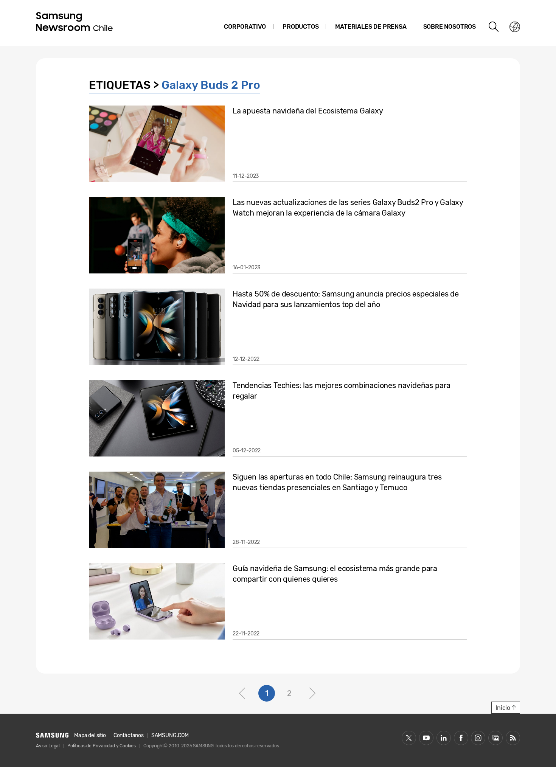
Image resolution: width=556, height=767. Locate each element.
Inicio (502, 707)
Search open (494, 26)
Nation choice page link (514, 26)
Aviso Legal (48, 745)
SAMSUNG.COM (170, 735)
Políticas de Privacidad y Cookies (101, 745)
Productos (300, 26)
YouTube (426, 738)
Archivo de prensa (495, 738)
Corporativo (245, 26)
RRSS (513, 738)
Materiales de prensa (370, 26)
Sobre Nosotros (449, 26)
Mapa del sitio (90, 735)
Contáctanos (128, 735)
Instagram (478, 738)
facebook (461, 738)
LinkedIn (443, 738)
